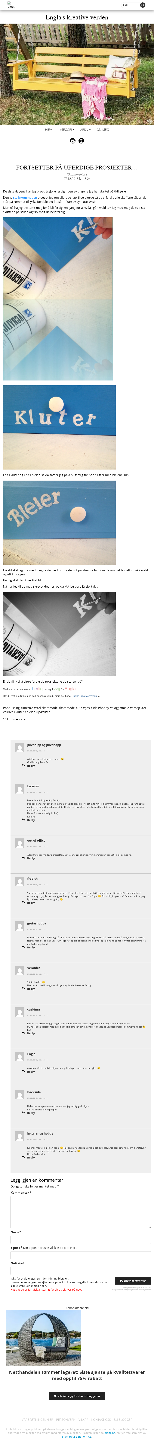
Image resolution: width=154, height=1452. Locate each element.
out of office (36, 840)
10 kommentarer (77, 174)
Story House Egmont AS (76, 1436)
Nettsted (17, 1263)
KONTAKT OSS (101, 1420)
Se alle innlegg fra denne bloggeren (77, 1396)
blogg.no (109, 1433)
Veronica (33, 968)
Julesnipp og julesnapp (44, 745)
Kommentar (21, 1192)
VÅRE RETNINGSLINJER (37, 1420)
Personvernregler (124, 1290)
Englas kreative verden (84, 696)
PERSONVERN (65, 1420)
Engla (31, 1054)
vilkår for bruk (137, 1290)
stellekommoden (25, 197)
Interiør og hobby (40, 1133)
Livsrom (33, 786)
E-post (44, 1248)
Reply (31, 766)
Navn (16, 1232)
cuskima (33, 1009)
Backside (34, 1092)
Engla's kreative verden (77, 16)
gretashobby (36, 923)
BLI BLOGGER (123, 1420)
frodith (32, 879)
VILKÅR (83, 1420)
